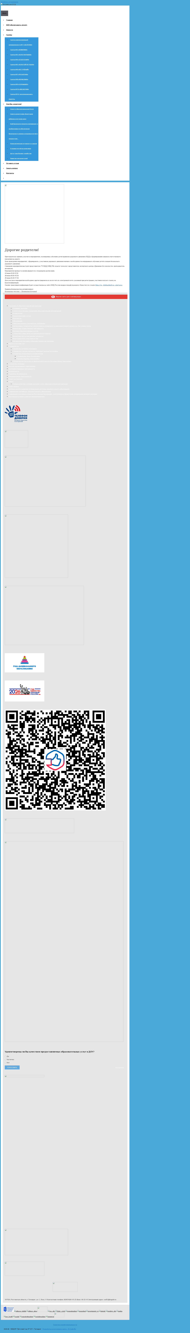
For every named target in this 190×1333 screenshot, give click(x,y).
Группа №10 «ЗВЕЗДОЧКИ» (19, 89)
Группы (9, 35)
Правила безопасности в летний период (19, 289)
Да (7, 1056)
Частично (10, 1059)
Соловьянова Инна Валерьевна (28, 356)
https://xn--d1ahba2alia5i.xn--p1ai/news (108, 285)
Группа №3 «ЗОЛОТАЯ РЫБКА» (20, 54)
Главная (9, 20)
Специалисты (14, 346)
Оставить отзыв (12, 163)
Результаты (119, 1067)
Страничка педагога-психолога (25, 349)
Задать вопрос (12, 168)
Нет (8, 1063)
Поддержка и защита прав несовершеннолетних (27, 396)
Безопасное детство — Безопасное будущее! (21, 291)
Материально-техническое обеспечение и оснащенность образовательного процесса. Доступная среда (52, 326)
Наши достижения (15, 379)
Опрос (11, 381)
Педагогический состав (22, 316)
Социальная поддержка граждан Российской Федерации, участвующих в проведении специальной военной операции (53, 394)
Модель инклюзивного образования (22, 366)
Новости (9, 30)
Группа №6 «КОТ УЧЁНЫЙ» (19, 69)
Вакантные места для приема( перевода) (28, 336)
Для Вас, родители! (13, 104)
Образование (17, 321)
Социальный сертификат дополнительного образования (30, 391)
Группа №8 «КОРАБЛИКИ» (19, 79)
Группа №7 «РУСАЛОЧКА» (19, 74)
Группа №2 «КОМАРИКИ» (18, 50)
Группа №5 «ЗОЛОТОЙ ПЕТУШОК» (22, 64)
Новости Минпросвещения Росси (22, 109)
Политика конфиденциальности (65, 1325)
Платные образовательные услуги (25, 331)
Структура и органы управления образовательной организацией (37, 311)
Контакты (10, 173)
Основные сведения (20, 308)
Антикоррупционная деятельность (22, 369)
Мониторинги (14, 386)
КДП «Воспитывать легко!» (16, 25)
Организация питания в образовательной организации (33, 341)
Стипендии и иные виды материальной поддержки (32, 333)
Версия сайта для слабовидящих (68, 297)
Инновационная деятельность (20, 376)
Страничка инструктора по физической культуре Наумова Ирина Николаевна (42, 361)
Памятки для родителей (19, 158)
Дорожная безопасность (18, 374)
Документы (17, 318)
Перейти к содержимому (9, 2)
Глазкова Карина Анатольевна (28, 359)
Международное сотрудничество (25, 338)
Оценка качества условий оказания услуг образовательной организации (40, 384)
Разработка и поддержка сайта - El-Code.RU (59, 1329)
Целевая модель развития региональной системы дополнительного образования (39, 389)
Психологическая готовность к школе (23, 143)
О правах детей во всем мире (20, 148)
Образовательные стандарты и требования (29, 323)
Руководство (17, 313)
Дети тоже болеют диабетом (20, 153)
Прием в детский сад (17, 344)
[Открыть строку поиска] (2, 8)
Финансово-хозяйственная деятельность (28, 328)
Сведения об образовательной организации (25, 306)
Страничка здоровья (16, 364)
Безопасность (14, 371)
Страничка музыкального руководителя (28, 354)
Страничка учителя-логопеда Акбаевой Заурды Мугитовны (35, 351)
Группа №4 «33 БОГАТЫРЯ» (19, 59)
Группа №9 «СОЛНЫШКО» (19, 84)
